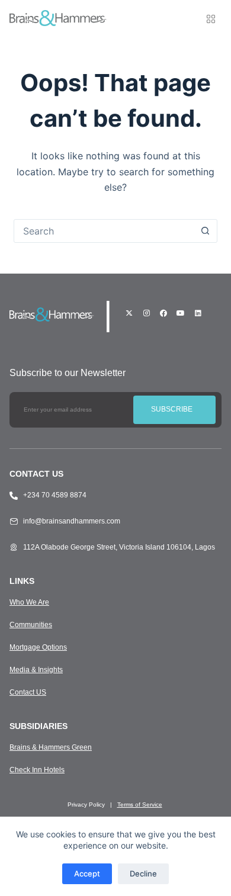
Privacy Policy (86, 804)
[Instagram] (146, 313)
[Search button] (205, 231)
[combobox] (104, 231)
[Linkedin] (198, 313)
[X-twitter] (129, 313)
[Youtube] (181, 313)
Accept (87, 873)
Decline (143, 873)
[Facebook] (163, 313)
